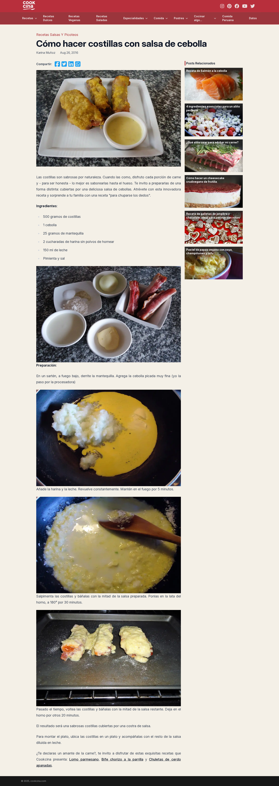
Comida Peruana (228, 18)
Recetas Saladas (101, 18)
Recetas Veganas (74, 18)
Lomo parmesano (84, 759)
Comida (159, 18)
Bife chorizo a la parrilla (122, 759)
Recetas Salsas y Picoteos (57, 35)
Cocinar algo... (199, 18)
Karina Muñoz (45, 53)
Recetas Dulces (48, 18)
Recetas (27, 18)
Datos (253, 18)
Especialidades (133, 18)
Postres (179, 18)
